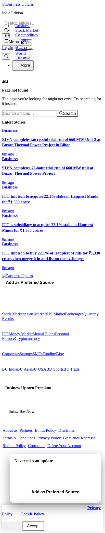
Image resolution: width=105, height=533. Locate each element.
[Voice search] (6, 36)
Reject (12, 526)
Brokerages (74, 314)
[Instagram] (11, 289)
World (20, 53)
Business (22, 26)
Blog (60, 354)
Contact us (36, 445)
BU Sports (54, 369)
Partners (26, 430)
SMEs (38, 354)
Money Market (21, 334)
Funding (49, 354)
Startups (26, 354)
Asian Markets (35, 314)
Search (69, 113)
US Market (56, 314)
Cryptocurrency (27, 338)
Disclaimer (67, 430)
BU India (9, 369)
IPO (5, 334)
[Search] (6, 30)
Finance (22, 39)
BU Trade (71, 369)
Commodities (26, 35)
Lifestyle (22, 58)
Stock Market (26, 30)
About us (10, 430)
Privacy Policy (49, 438)
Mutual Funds (44, 334)
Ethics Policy (45, 430)
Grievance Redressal (79, 438)
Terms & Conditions (19, 438)
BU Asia (24, 369)
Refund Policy (14, 445)
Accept (33, 526)
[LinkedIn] (18, 289)
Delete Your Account (64, 445)
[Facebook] (4, 289)
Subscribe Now (22, 411)
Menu (14, 42)
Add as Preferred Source (30, 282)
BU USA (38, 369)
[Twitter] (7, 289)
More (24, 65)
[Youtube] (14, 289)
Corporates (11, 354)
